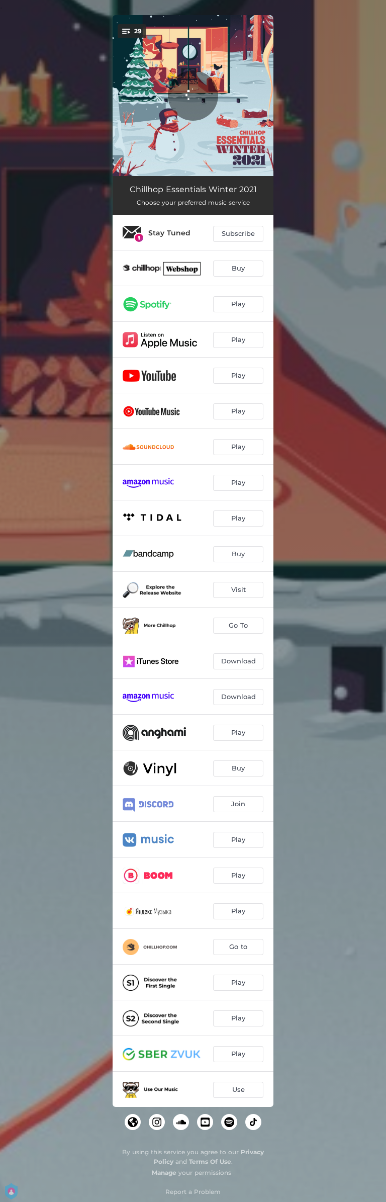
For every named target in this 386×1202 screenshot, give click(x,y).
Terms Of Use (210, 1161)
